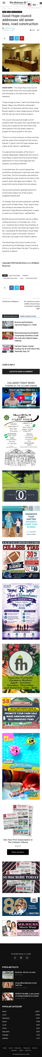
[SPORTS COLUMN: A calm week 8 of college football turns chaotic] (7, 996)
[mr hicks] (21, 928)
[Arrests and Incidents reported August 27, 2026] (7, 325)
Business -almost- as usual (25, 972)
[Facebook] (11, 38)
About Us (28, 1050)
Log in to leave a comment (21, 371)
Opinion (34, 1048)
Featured (25, 275)
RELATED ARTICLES (11, 316)
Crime (4, 327)
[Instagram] (21, 958)
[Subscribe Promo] (21, 877)
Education (18, 1048)
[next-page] (7, 357)
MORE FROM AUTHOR (28, 316)
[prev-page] (3, 357)
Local (15, 8)
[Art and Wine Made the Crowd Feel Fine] (7, 985)
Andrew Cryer (10, 28)
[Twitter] (16, 38)
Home (4, 8)
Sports (11, 1048)
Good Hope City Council (10, 278)
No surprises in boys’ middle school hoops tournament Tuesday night (32, 305)
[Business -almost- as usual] (7, 975)
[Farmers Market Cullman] (21, 668)
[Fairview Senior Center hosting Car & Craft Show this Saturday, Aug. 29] (7, 349)
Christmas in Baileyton (10, 301)
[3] (21, 79)
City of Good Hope (14, 275)
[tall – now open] (21, 766)
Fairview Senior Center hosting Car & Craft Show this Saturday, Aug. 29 (27, 348)
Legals (21, 1050)
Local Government (16, 12)
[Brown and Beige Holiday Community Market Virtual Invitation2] (21, 439)
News (10, 8)
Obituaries (26, 1048)
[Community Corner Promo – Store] (21, 713)
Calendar (14, 1050)
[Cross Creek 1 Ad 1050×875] (21, 486)
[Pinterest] (22, 38)
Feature (5, 338)
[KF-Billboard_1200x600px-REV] (21, 906)
